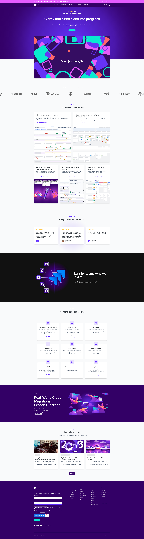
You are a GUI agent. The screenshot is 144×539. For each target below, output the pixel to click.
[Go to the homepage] (37, 488)
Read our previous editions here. (40, 506)
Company (38, 454)
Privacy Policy (42, 512)
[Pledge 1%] (48, 525)
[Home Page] (37, 5)
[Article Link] (46, 446)
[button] (56, 4)
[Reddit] (37, 525)
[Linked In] (39, 525)
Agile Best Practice (65, 454)
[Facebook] (35, 525)
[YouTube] (41, 525)
